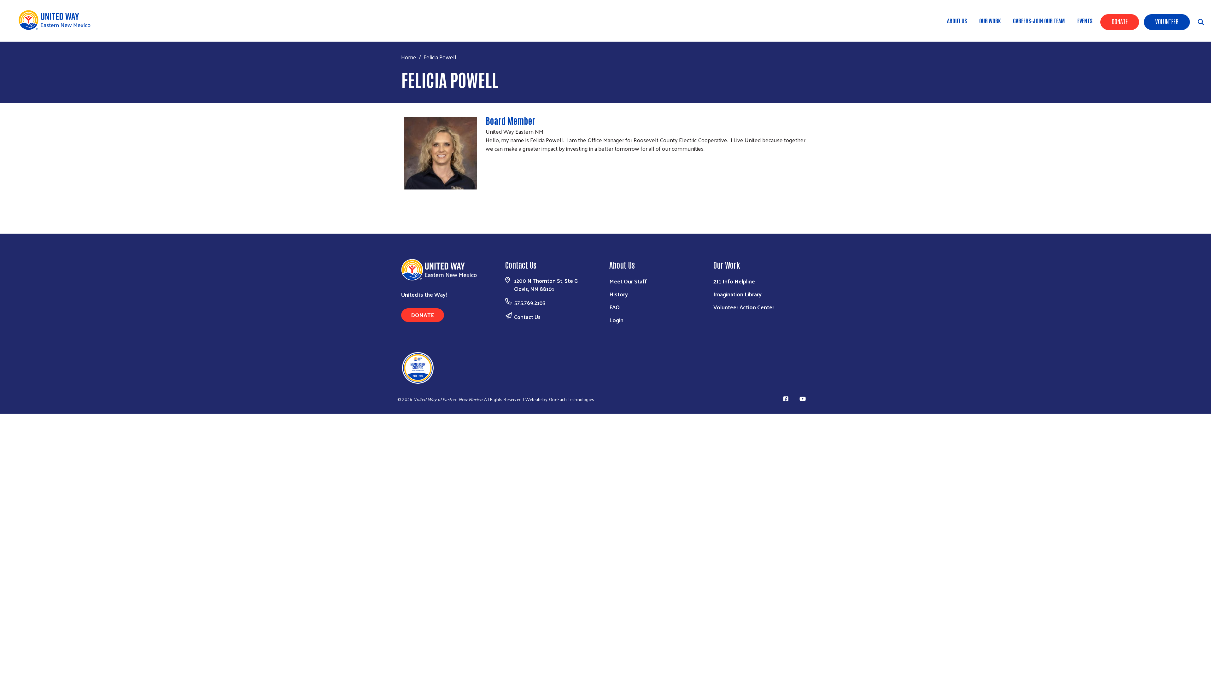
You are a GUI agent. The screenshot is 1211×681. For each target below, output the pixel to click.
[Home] (56, 20)
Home (408, 57)
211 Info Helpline (734, 281)
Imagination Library (737, 294)
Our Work (990, 20)
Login (616, 320)
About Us (957, 20)
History (618, 294)
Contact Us (527, 317)
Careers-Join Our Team (1039, 20)
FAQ (614, 307)
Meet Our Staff (628, 281)
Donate (1120, 21)
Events (1084, 20)
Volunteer (1167, 21)
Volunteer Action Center (743, 307)
